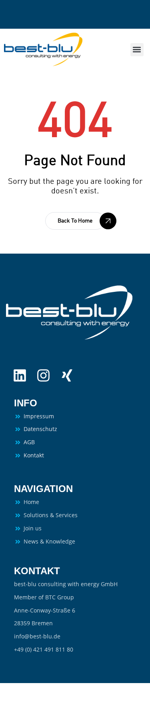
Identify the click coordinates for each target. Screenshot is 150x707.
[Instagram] (43, 375)
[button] (137, 49)
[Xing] (67, 375)
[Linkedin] (20, 375)
